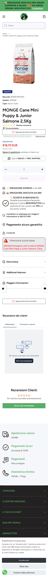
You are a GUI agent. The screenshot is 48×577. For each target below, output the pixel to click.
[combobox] (24, 25)
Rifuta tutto (24, 566)
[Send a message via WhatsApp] (4, 572)
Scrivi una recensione (24, 405)
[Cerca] (5, 25)
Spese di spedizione (11, 152)
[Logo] (24, 17)
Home (5, 34)
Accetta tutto (24, 560)
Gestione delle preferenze (24, 573)
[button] (44, 16)
